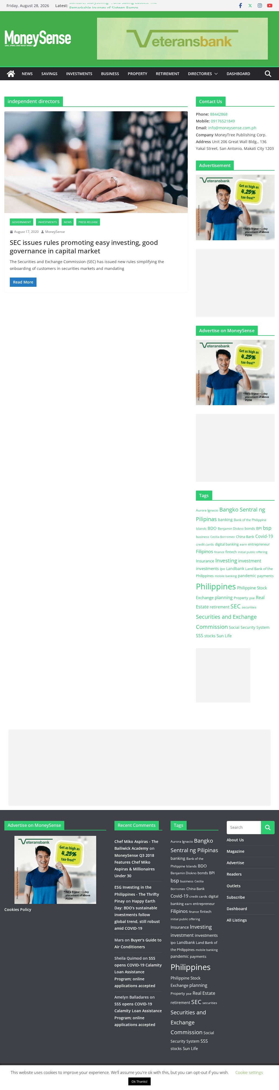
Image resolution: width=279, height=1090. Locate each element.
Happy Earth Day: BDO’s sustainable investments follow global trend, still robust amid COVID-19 (137, 914)
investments (207, 568)
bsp (267, 528)
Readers (234, 874)
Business (110, 73)
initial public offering (252, 552)
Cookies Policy (17, 909)
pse (252, 598)
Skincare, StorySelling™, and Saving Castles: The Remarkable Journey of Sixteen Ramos (113, 8)
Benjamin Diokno (231, 528)
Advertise (235, 862)
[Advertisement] (235, 283)
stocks (210, 635)
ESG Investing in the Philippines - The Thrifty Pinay (136, 894)
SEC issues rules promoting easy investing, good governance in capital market (84, 246)
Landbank (235, 568)
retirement (219, 606)
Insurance (205, 561)
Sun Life (224, 635)
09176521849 (223, 121)
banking (225, 519)
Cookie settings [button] (249, 1072)
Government (21, 222)
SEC (236, 606)
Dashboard (238, 73)
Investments (79, 73)
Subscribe (236, 897)
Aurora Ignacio (207, 510)
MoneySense (55, 231)
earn (243, 544)
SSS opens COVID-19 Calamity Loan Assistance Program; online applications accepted (138, 972)
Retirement (167, 73)
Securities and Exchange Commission (188, 1022)
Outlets (234, 885)
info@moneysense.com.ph (232, 127)
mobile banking (226, 576)
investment (249, 561)
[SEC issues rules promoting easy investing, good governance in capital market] (96, 162)
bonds (250, 528)
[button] (215, 74)
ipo (222, 568)
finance (219, 552)
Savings (49, 73)
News (27, 73)
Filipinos (204, 551)
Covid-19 (264, 536)
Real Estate (204, 993)
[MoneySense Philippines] (10, 73)
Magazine (235, 851)
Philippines (216, 586)
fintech (231, 551)
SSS (199, 636)
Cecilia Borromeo (222, 537)
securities (249, 607)
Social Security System (249, 627)
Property (137, 73)
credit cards (205, 544)
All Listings (237, 920)
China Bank (245, 536)
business (202, 536)
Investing (226, 560)
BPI (259, 528)
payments (265, 575)
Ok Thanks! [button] (139, 1081)
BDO (212, 528)
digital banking (227, 544)
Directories (200, 73)
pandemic (247, 575)
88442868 (219, 114)
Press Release (88, 222)
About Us (235, 839)
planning (224, 598)
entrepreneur (259, 544)
